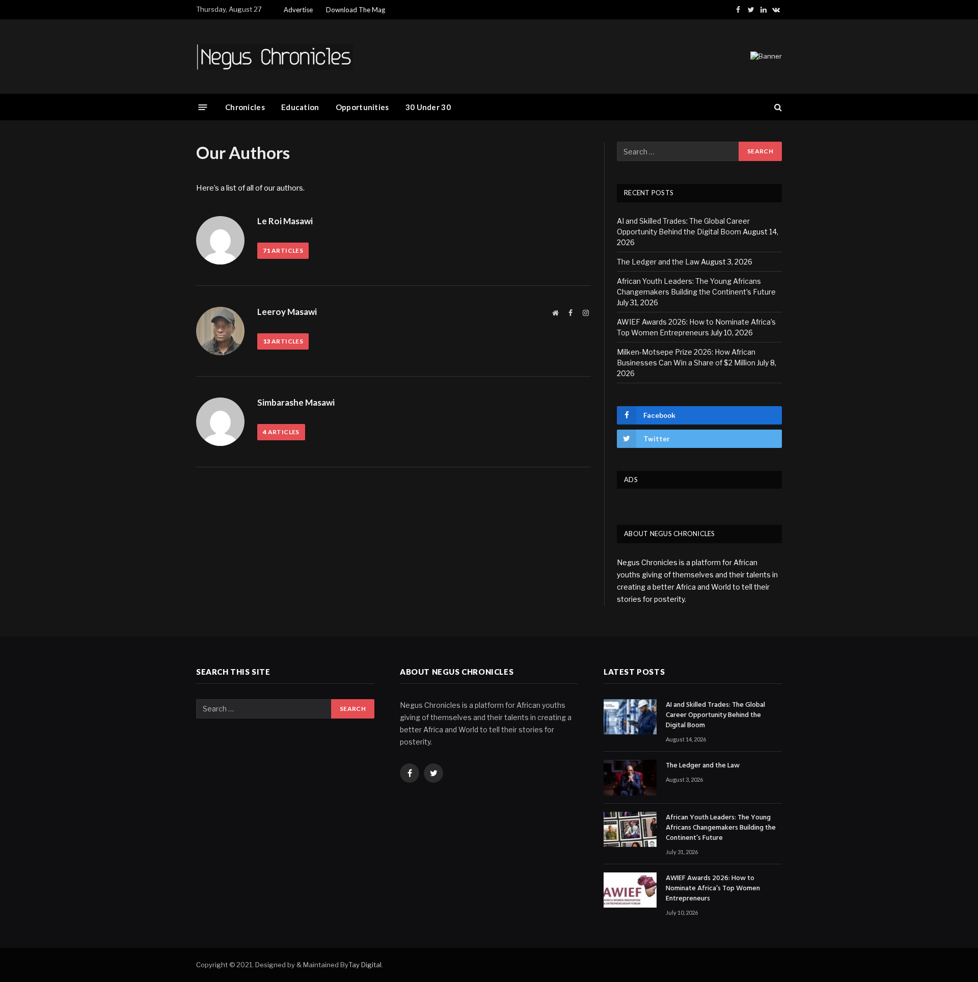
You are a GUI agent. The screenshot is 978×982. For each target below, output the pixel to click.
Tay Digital (365, 965)
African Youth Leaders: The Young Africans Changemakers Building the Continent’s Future (721, 828)
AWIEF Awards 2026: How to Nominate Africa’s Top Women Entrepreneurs (713, 888)
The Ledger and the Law (658, 261)
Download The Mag (355, 10)
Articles (283, 250)
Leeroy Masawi (287, 312)
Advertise (298, 10)
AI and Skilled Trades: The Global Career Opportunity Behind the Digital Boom (715, 715)
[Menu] (203, 106)
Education (300, 107)
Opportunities (362, 107)
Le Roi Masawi (285, 221)
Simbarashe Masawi (296, 402)
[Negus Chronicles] (274, 57)
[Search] (777, 107)
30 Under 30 (428, 107)
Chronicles (245, 107)
